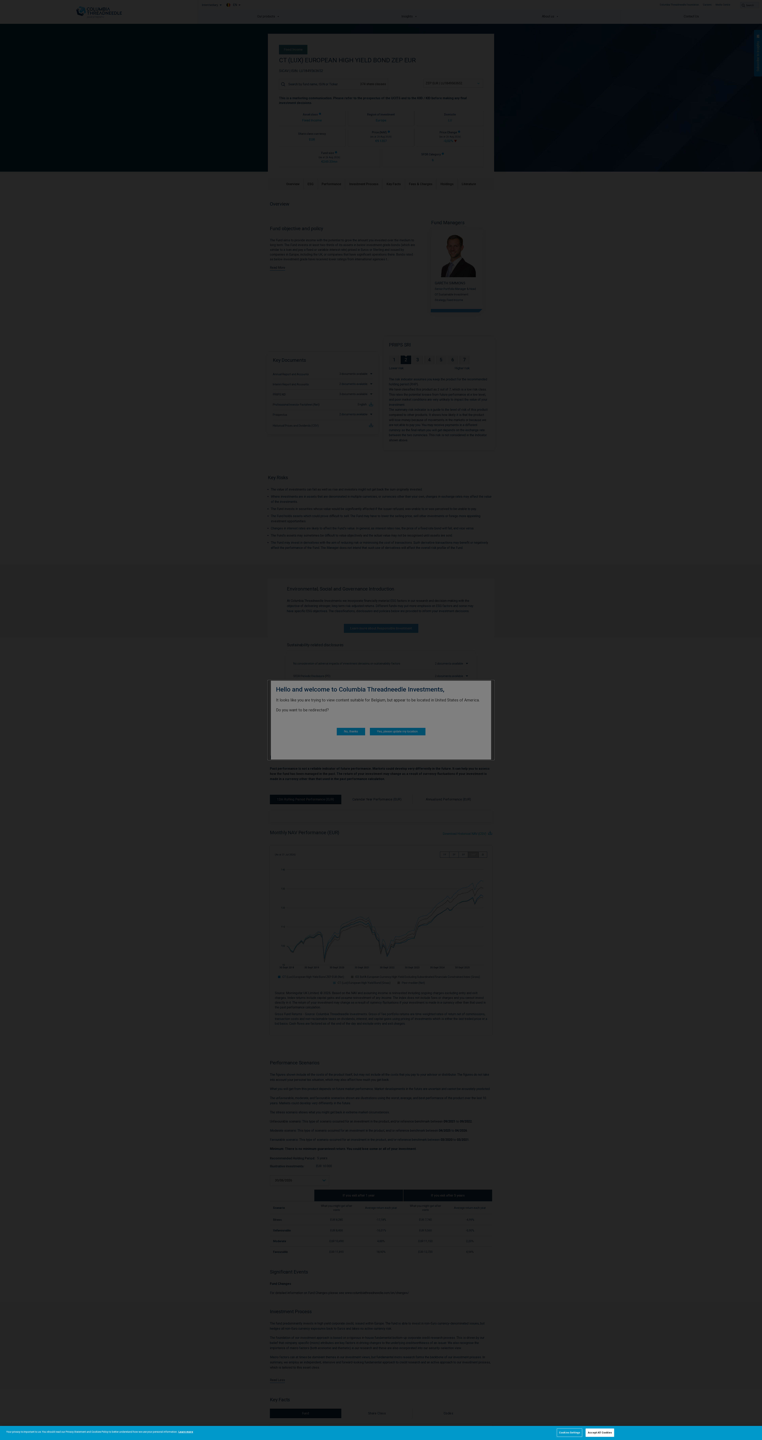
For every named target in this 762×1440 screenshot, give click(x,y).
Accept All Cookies (600, 1432)
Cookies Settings (569, 1432)
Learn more (185, 1431)
